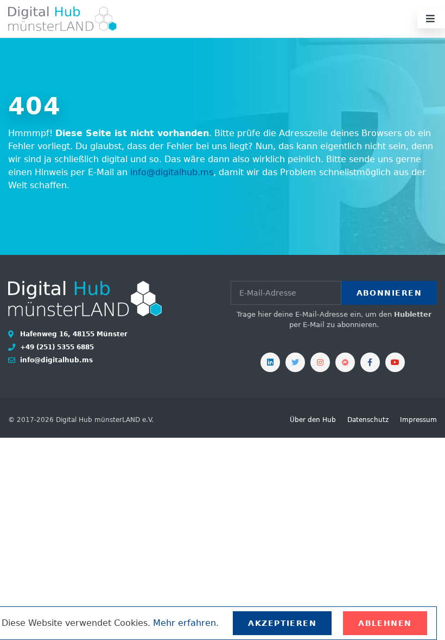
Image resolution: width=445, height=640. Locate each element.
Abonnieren (389, 293)
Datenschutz (368, 420)
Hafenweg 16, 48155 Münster (73, 334)
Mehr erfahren (184, 623)
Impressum (418, 420)
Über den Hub (313, 420)
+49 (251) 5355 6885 (56, 347)
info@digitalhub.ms (171, 172)
